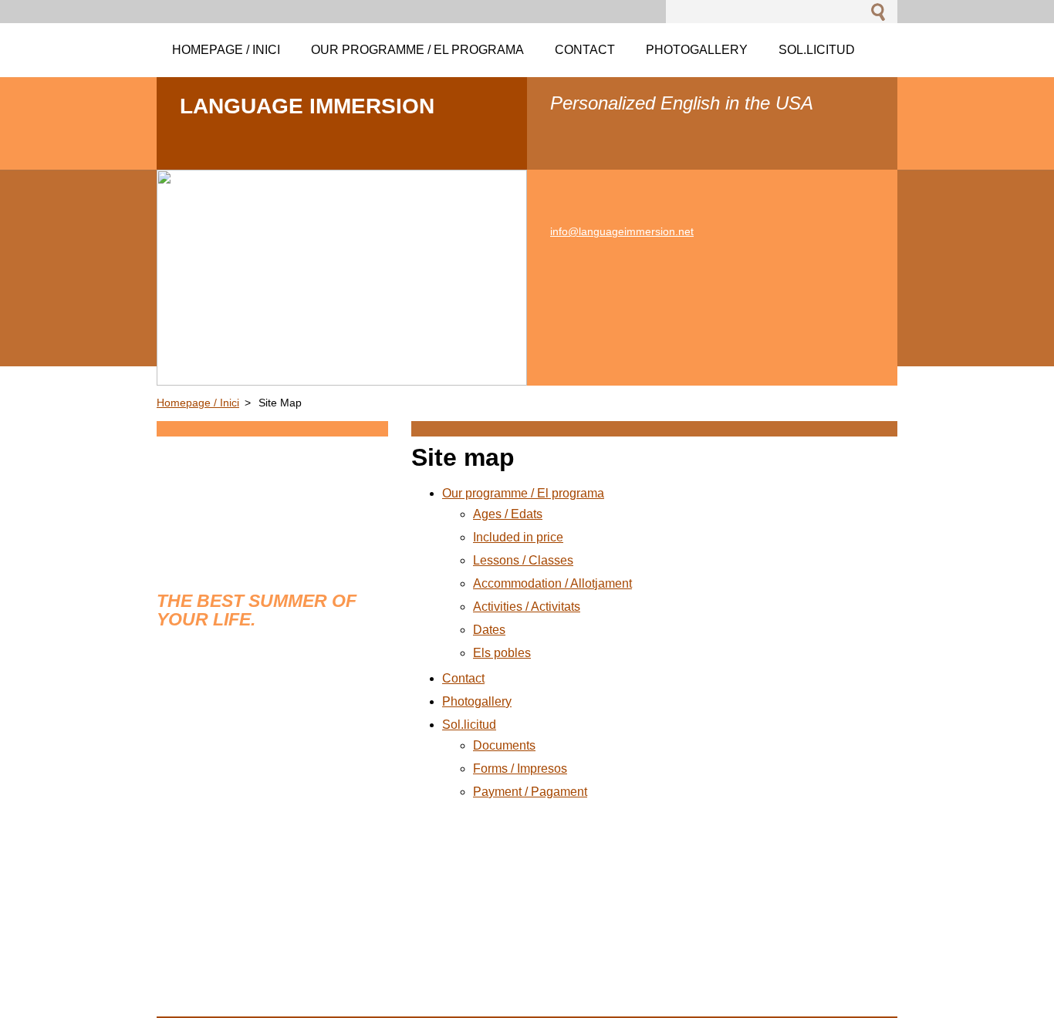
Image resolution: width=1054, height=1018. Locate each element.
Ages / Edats (507, 514)
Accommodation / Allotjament (552, 583)
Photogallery (477, 701)
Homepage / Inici (198, 402)
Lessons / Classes (523, 560)
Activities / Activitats (526, 606)
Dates (489, 629)
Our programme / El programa (523, 493)
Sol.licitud (469, 724)
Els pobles (502, 652)
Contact (463, 678)
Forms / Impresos (520, 768)
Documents (504, 745)
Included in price (518, 537)
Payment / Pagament (530, 791)
